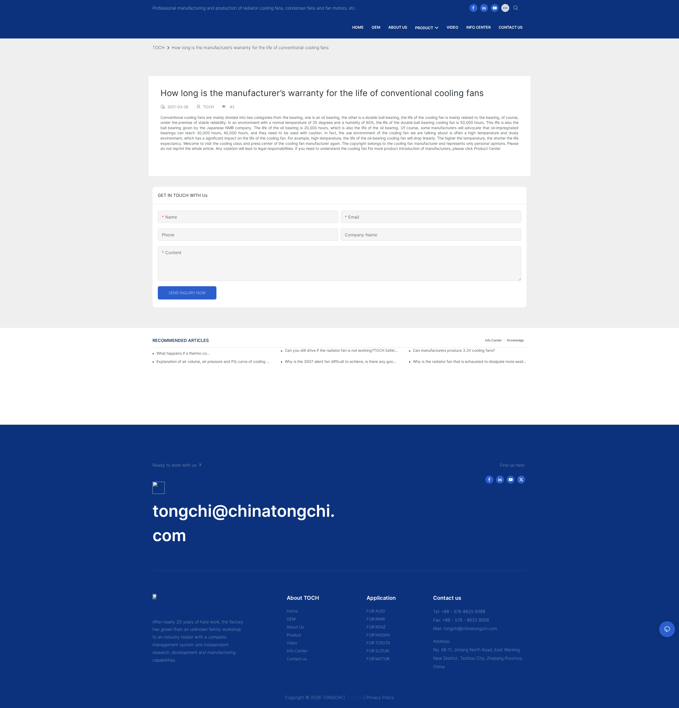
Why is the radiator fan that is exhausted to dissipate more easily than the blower (469, 361)
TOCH (159, 47)
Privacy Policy (380, 697)
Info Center (493, 340)
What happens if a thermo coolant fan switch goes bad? (183, 353)
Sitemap (355, 697)
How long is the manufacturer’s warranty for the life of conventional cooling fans (250, 47)
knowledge (515, 340)
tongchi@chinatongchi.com (470, 628)
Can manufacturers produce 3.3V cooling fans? (454, 350)
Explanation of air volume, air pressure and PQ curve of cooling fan (213, 361)
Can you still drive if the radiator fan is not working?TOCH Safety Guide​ (341, 350)
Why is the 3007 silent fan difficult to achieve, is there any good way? (341, 361)
